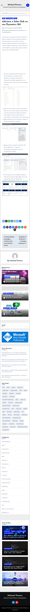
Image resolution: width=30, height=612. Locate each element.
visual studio (6, 429)
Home (3, 13)
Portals (9, 414)
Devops (4, 402)
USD (3, 505)
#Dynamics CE (14, 30)
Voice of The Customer (8, 509)
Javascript (18, 408)
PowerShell (15, 420)
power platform (6, 420)
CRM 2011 (5, 393)
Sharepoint (5, 426)
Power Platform (6, 482)
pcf (23, 411)
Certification (5, 449)
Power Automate (6, 479)
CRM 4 (25, 390)
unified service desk (22, 426)
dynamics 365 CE (6, 405)
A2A (3, 387)
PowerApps (9, 18)
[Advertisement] (15, 63)
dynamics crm (6, 408)
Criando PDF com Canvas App (12, 279)
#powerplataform (6, 32)
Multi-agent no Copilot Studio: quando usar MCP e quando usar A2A (13, 584)
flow (13, 408)
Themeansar (15, 610)
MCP (4, 411)
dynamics (10, 402)
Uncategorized (6, 501)
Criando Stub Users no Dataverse (13, 296)
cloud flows (5, 390)
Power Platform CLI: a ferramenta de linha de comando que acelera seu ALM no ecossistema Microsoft (14, 354)
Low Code (4, 475)
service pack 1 (20, 423)
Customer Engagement (8, 399)
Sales (15, 18)
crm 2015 (18, 393)
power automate (6, 417)
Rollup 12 (5, 423)
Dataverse (10, 293)
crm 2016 (5, 396)
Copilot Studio (14, 390)
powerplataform (16, 417)
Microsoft (9, 411)
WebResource (5, 512)
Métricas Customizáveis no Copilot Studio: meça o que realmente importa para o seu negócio (14, 553)
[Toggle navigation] (2, 5)
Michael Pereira (14, 5)
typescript (12, 426)
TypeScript (5, 497)
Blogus (25, 608)
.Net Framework (6, 441)
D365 (17, 399)
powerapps (24, 414)
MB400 (25, 408)
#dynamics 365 (7, 30)
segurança (11, 423)
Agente (13, 387)
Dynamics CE (16, 405)
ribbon (21, 420)
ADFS (8, 387)
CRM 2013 (11, 393)
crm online (11, 396)
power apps (16, 414)
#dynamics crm (22, 30)
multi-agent (17, 411)
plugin (4, 414)
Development (5, 464)
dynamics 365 (18, 402)
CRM (6, 13)
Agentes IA (20, 387)
